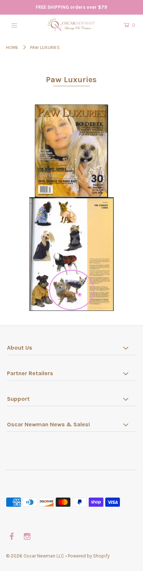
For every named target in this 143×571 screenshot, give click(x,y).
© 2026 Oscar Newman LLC (35, 556)
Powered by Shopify (89, 556)
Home (12, 47)
